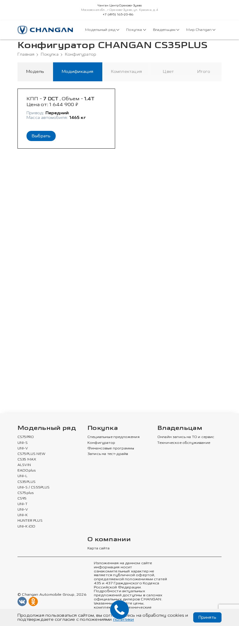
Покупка (134, 30)
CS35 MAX (26, 459)
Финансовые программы (110, 448)
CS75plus (25, 493)
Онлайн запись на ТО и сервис (186, 437)
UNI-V (22, 448)
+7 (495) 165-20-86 (118, 14)
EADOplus (26, 470)
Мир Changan (199, 30)
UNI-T (22, 504)
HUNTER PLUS (30, 521)
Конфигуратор (80, 54)
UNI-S (22, 443)
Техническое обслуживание (183, 443)
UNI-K (22, 515)
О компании (109, 539)
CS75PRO (25, 437)
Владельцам (165, 30)
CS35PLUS (26, 482)
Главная (25, 54)
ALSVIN (24, 465)
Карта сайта (98, 548)
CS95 (22, 498)
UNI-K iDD (26, 526)
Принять (207, 617)
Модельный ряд (100, 30)
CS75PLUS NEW (31, 454)
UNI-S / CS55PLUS (33, 487)
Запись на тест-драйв (107, 454)
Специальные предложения (113, 437)
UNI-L (22, 476)
